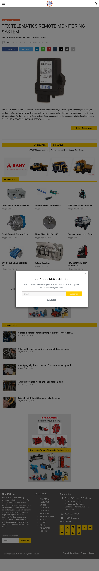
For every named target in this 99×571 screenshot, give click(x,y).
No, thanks (51, 299)
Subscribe (74, 294)
